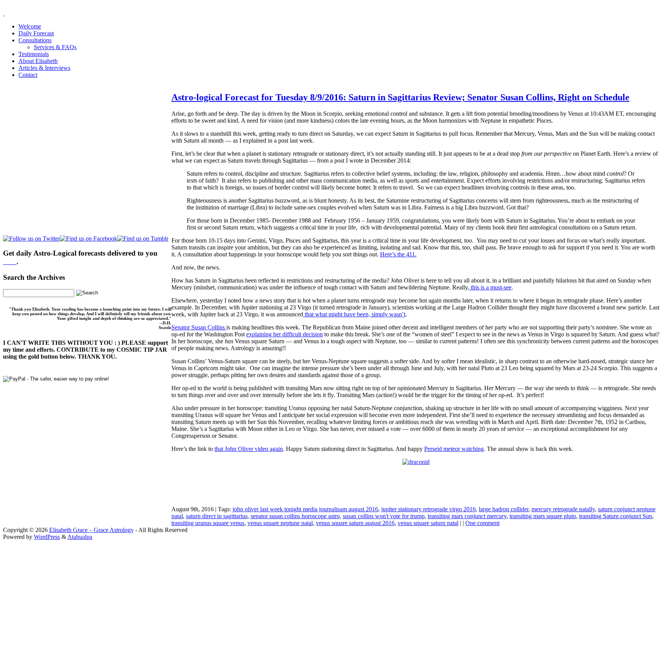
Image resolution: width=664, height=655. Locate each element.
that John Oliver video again (248, 449)
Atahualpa (79, 537)
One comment (482, 523)
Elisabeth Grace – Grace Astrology (91, 530)
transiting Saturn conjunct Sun (615, 516)
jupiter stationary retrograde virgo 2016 (428, 509)
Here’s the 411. (398, 254)
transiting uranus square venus (207, 523)
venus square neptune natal (280, 523)
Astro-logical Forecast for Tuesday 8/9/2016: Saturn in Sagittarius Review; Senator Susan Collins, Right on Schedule (400, 97)
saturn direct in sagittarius (216, 516)
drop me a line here (412, 601)
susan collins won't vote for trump (384, 516)
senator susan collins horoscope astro (295, 516)
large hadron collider (503, 509)
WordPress (47, 537)
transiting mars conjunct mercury (467, 516)
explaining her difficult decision (284, 334)
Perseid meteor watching (454, 449)
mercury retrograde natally (563, 509)
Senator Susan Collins (198, 327)
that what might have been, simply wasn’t (354, 314)
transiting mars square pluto (543, 516)
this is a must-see (490, 287)
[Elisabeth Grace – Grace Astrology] (4, 13)
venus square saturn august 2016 (355, 523)
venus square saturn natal (428, 523)
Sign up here (274, 588)
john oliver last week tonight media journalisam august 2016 (305, 509)
